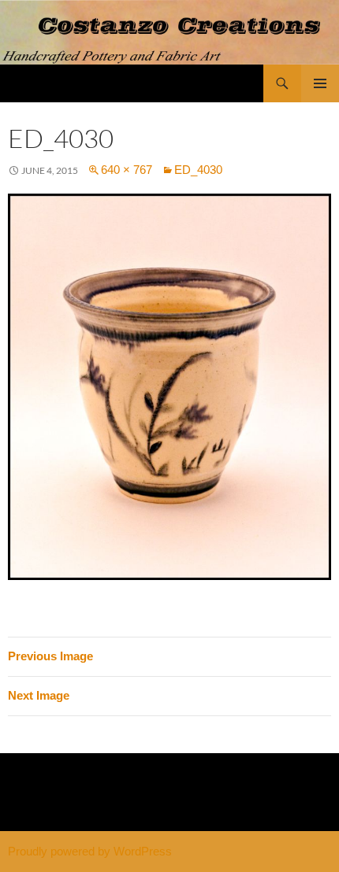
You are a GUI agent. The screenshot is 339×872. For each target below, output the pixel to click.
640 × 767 (126, 169)
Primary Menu (320, 83)
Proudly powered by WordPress (90, 851)
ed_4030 (198, 169)
